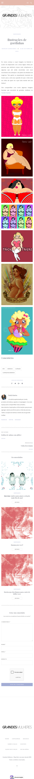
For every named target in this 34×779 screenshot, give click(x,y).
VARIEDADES (17, 34)
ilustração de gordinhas (9, 372)
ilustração (18, 368)
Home (7, 738)
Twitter (11, 419)
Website (4, 659)
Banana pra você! (17, 545)
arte (3, 368)
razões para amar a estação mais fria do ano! (17, 497)
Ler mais (17, 502)
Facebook (4, 419)
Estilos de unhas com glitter (11, 435)
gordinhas (10, 368)
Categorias (16, 738)
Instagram (18, 419)
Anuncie (26, 738)
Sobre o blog (12, 744)
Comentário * (5, 622)
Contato (23, 744)
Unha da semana (27, 446)
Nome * (3, 644)
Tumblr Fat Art (5, 93)
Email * (3, 651)
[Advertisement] (17, 707)
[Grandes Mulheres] (17, 15)
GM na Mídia (24, 749)
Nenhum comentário (9, 48)
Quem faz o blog (11, 749)
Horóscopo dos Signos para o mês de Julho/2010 (17, 593)
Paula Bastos (12, 395)
